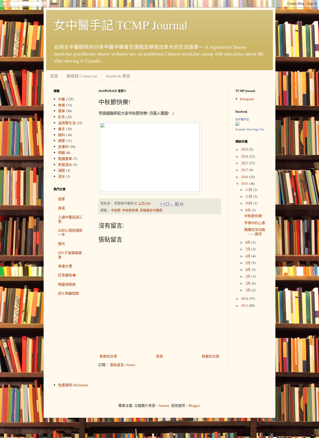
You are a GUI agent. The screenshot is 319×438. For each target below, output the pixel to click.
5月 (248, 262)
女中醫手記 (242, 119)
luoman (164, 405)
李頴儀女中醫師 (151, 210)
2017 (245, 169)
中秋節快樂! (253, 215)
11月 (249, 196)
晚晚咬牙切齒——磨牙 (254, 231)
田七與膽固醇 (68, 293)
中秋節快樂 (130, 210)
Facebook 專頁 (118, 75)
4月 (248, 269)
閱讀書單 (65, 158)
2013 (245, 305)
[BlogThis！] (167, 203)
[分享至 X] (172, 203)
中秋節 (116, 210)
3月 (248, 276)
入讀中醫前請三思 (70, 219)
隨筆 (61, 110)
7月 (248, 249)
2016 (245, 176)
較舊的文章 (210, 356)
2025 (245, 149)
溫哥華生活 (67, 122)
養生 (61, 128)
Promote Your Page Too (250, 129)
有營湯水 (65, 164)
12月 (249, 189)
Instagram (247, 98)
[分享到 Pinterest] (181, 203)
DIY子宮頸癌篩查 (70, 254)
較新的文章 (108, 356)
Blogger (194, 405)
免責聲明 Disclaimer (73, 385)
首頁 (54, 75)
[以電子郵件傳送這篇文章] (162, 203)
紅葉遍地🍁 (67, 275)
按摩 (61, 140)
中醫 (61, 99)
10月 (249, 203)
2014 (245, 298)
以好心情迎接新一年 (70, 232)
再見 (61, 208)
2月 (248, 283)
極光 (61, 243)
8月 (248, 242)
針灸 (61, 116)
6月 (248, 256)
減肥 (61, 170)
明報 (61, 152)
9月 (248, 210)
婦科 (61, 134)
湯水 (61, 176)
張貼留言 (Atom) (122, 364)
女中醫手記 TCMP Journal (120, 25)
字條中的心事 (254, 222)
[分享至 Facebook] (176, 203)
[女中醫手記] (237, 124)
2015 (245, 183)
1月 (248, 290)
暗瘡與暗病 (67, 284)
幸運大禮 (65, 266)
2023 (245, 163)
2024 (245, 156)
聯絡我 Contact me (82, 75)
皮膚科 (63, 146)
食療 (61, 105)
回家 (61, 198)
